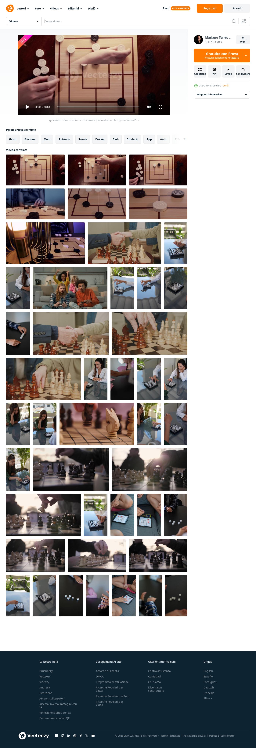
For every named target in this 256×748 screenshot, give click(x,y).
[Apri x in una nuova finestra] (86, 735)
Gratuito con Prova (222, 56)
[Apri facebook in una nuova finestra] (56, 735)
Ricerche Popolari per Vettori (109, 689)
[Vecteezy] (10, 8)
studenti (132, 139)
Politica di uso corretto (222, 735)
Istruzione (45, 693)
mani (47, 139)
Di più (92, 8)
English (208, 671)
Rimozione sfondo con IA (55, 712)
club (116, 139)
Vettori (21, 8)
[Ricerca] (234, 21)
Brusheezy (46, 671)
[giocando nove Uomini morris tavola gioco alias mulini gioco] (35, 170)
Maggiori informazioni (209, 94)
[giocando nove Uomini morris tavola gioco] (35, 203)
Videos (54, 8)
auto (163, 139)
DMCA (100, 676)
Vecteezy (44, 676)
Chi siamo (154, 682)
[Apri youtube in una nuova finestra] (93, 735)
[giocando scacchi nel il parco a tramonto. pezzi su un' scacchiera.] (35, 555)
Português (210, 682)
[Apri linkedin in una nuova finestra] (68, 735)
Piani (166, 8)
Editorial (73, 8)
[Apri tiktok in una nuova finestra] (80, 735)
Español (209, 676)
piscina (99, 139)
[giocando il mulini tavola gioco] (45, 243)
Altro (207, 698)
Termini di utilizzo (170, 735)
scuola (82, 139)
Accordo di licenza (107, 671)
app (149, 139)
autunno (64, 139)
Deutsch (209, 687)
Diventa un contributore (156, 689)
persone (30, 139)
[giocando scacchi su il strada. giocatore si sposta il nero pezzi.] (71, 469)
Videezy (44, 682)
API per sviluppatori (52, 698)
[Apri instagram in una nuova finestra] (62, 735)
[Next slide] (182, 139)
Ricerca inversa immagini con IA (58, 705)
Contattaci (154, 676)
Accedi (237, 8)
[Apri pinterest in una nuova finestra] (74, 735)
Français (209, 693)
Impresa (44, 687)
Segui (243, 41)
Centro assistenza (159, 671)
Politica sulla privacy (194, 735)
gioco (12, 139)
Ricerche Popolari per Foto (112, 696)
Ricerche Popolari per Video (109, 703)
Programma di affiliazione (112, 682)
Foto (38, 8)
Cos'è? (226, 85)
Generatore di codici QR (54, 718)
